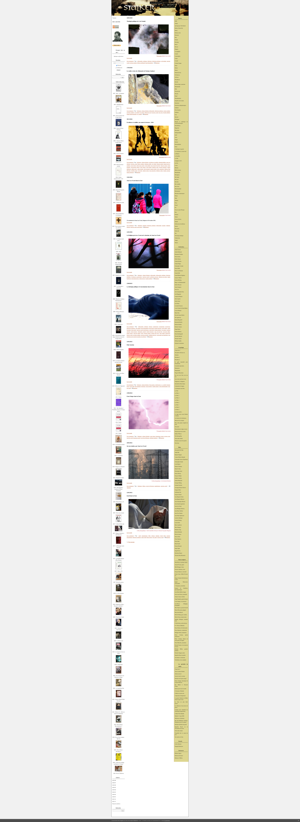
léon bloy (158, 165)
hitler (165, 535)
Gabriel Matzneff (178, 480)
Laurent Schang (178, 520)
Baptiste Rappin (178, 454)
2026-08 (114, 780)
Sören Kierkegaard (179, 333)
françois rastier (160, 164)
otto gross (161, 112)
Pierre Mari (177, 541)
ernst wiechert (149, 386)
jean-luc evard (155, 112)
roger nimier (149, 167)
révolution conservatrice (136, 277)
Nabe (176, 198)
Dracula (176, 93)
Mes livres (177, 186)
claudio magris (155, 386)
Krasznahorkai (178, 144)
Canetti (176, 53)
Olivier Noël (177, 536)
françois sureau (164, 165)
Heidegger (177, 119)
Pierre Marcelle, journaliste (180, 642)
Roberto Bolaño (178, 324)
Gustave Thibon (178, 277)
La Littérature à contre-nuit (180, 151)
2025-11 (114, 801)
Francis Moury (178, 473)
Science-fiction (178, 219)
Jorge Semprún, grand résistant (181, 599)
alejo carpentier (160, 169)
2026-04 (114, 789)
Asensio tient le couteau (180, 676)
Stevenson (177, 228)
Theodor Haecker (178, 336)
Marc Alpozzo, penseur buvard (181, 607)
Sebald (176, 221)
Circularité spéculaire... (180, 365)
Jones (176, 137)
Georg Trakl (177, 273)
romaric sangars (166, 170)
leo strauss (142, 112)
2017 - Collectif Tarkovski (118, 524)
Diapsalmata (177, 370)
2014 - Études (118, 422)
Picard (176, 205)
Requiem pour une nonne (180, 431)
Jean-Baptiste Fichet (179, 496)
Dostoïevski (177, 91)
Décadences (177, 79)
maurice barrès (153, 169)
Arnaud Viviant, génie (179, 564)
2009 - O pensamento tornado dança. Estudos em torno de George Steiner (118, 337)
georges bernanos (163, 167)
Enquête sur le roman (179, 100)
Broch (176, 44)
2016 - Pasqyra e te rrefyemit (118, 466)
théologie (150, 61)
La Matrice (177, 153)
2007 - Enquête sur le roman (118, 275)
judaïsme (168, 225)
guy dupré (154, 164)
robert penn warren (140, 165)
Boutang (177, 42)
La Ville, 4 (177, 397)
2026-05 (114, 787)
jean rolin (140, 170)
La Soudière (177, 156)
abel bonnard (147, 169)
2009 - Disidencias (118, 324)
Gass (176, 114)
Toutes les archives (116, 803)
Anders (176, 23)
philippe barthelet (153, 438)
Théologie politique (179, 235)
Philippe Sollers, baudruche (180, 632)
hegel (142, 333)
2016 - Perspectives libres (118, 477)
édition (143, 486)
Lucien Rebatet (178, 310)
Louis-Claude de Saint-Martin (181, 308)
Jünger (176, 139)
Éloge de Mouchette (179, 372)
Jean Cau (177, 289)
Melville (177, 181)
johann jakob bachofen (131, 114)
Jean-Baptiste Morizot (179, 499)
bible (149, 535)
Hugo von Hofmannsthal (180, 282)
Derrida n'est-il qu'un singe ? (181, 678)
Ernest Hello (177, 268)
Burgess (176, 49)
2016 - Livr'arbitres (119, 455)
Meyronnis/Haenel (179, 612)
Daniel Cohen (178, 468)
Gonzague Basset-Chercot (180, 487)
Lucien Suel (177, 522)
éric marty (155, 537)
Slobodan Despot (178, 553)
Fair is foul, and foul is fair (180, 379)
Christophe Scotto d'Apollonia (181, 459)
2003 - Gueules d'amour (119, 153)
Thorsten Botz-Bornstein (180, 555)
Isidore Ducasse (178, 284)
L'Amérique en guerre (179, 149)
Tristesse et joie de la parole (181, 440)
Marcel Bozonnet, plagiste (180, 610)
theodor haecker (157, 328)
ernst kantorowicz (135, 278)
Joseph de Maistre (178, 296)
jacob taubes (164, 328)
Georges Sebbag (178, 482)
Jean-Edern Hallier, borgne (180, 592)
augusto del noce (155, 333)
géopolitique (129, 537)
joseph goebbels (148, 278)
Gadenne (177, 112)
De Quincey (177, 75)
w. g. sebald (163, 384)
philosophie (139, 61)
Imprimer (157, 62)
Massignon (177, 174)
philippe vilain (159, 170)
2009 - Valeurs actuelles (119, 349)
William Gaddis (178, 340)
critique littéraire (145, 111)
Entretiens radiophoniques (180, 105)
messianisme (161, 326)
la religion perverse (154, 277)
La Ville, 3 (177, 395)
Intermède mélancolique (180, 383)
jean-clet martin (136, 333)
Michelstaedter (178, 188)
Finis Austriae (178, 110)
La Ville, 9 (177, 409)
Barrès (176, 30)
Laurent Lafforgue (178, 518)
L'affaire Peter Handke (179, 713)
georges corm (167, 436)
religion (128, 227)
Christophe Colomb (179, 266)
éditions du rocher (163, 277)
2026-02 (114, 794)
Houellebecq (177, 125)
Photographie (159, 56)
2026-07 (114, 782)
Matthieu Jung (178, 529)
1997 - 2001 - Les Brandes (118, 93)
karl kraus (143, 386)
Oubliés (176, 200)
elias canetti (143, 167)
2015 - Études (118, 433)
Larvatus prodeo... (178, 411)
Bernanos (177, 35)
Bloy (176, 37)
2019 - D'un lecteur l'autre (118, 617)
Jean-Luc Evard (178, 506)
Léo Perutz (177, 303)
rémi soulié (133, 330)
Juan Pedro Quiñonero (179, 515)
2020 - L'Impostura (118, 664)
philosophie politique (160, 275)
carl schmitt (163, 61)
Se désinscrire (119, 67)
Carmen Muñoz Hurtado (180, 457)
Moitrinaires (177, 191)
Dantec (176, 67)
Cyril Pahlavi (177, 464)
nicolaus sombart (133, 62)
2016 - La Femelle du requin (119, 444)
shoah (161, 535)
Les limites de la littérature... (181, 418)
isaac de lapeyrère (158, 331)
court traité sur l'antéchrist (162, 335)
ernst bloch (151, 330)
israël (140, 535)
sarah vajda (143, 537)
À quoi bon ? (177, 350)
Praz (176, 212)
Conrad (176, 60)
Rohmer (176, 214)
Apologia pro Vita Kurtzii (180, 25)
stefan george (142, 278)
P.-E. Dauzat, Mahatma (179, 625)
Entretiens (177, 103)
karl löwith (151, 328)
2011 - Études (118, 397)
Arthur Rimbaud (178, 252)
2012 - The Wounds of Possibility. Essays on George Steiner (118, 410)
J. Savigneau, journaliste (180, 585)
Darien (176, 70)
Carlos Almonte (178, 744)
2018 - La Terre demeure (118, 593)
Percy (176, 202)
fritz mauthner (138, 386)
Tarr (175, 233)
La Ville (176, 158)
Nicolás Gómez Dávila (179, 315)
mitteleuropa (158, 384)
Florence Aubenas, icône (180, 569)
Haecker (176, 117)
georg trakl (132, 386)
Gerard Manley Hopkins (180, 275)
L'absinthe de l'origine (179, 386)
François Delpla (178, 475)
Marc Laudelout (178, 525)
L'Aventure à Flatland (179, 691)
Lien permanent (130, 61)
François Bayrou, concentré (180, 571)
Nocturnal (177, 426)
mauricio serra (155, 167)
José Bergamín (178, 294)
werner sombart (167, 111)
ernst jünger (133, 165)
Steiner (176, 226)
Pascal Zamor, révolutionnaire (181, 627)
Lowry (176, 165)
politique (145, 61)
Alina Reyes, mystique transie (181, 562)
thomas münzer (158, 330)
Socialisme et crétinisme (180, 657)
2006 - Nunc (118, 251)
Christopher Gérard (179, 461)
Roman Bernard (178, 546)
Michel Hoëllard (178, 532)
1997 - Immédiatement (118, 104)
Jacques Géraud (178, 494)
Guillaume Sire (178, 492)
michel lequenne (150, 331)
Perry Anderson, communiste (181, 630)
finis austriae (152, 384)
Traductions (177, 238)
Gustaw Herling (178, 280)
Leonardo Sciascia (179, 305)
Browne (176, 46)
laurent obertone (130, 172)
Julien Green (177, 301)
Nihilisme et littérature (179, 718)
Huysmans (177, 130)
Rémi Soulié (177, 543)
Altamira (177, 355)
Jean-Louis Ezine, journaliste (181, 594)
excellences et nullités (153, 162)
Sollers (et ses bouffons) (180, 224)
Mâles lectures (178, 170)
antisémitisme (145, 535)
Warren (176, 242)
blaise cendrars (141, 164)
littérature (139, 111)
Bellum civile (178, 32)
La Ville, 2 (177, 393)
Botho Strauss (178, 259)
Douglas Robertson (179, 746)
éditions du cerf (148, 112)
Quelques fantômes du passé (181, 724)
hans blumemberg (149, 62)
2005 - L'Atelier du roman (118, 202)
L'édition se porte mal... (180, 693)
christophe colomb (142, 331)
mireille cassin (134, 170)
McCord (176, 179)
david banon (146, 330)
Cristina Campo (178, 63)
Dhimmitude (177, 86)
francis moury (149, 537)
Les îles (176, 163)
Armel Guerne (178, 249)
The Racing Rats (178, 436)
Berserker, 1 (177, 357)
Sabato (176, 216)
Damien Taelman (178, 466)
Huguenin (177, 128)
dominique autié (136, 438)
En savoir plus (167, 820)
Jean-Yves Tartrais (178, 513)
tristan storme (130, 333)
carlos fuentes (140, 169)
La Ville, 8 (177, 407)
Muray (176, 195)
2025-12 (114, 799)
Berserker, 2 (177, 359)
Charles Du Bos (178, 261)
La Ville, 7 (177, 404)
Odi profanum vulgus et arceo (181, 429)
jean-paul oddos (166, 331)
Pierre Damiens (178, 539)
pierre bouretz (134, 331)
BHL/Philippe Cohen (179, 567)
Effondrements (178, 98)
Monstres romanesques (179, 193)
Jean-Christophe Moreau (180, 501)
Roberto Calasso (178, 326)
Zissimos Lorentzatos (179, 343)
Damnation (177, 368)
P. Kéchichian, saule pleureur (181, 623)
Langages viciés (178, 160)
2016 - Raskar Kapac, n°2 (118, 501)
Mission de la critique (179, 420)
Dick (176, 89)
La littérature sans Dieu (180, 388)
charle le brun (146, 170)
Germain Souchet (178, 485)
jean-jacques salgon (135, 167)
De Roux (177, 77)
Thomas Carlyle (178, 338)
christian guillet (148, 164)
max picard (153, 165)
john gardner (147, 165)
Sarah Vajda (177, 548)
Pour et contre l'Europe (179, 209)
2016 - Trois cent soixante (118, 512)
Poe (175, 207)
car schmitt (137, 112)
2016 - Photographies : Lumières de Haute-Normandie (118, 489)
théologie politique (156, 61)
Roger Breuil (177, 329)
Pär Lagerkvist (178, 317)
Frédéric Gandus (178, 478)
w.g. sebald (139, 114)
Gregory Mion (178, 489)
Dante (176, 65)
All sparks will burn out (180, 352)
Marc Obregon (178, 527)
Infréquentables (178, 132)
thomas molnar (147, 333)
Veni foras (177, 443)
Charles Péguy (178, 263)
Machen (176, 167)
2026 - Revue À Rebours (118, 773)
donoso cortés (130, 335)
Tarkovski (177, 231)
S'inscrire (119, 65)
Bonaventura (177, 256)
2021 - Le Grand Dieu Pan (118, 688)
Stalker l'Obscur (178, 433)
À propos (114, 18)
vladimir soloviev (152, 335)
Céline (176, 58)
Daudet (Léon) (178, 72)
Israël (176, 135)
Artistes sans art (178, 673)
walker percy (134, 169)
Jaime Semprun (178, 287)
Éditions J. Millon (178, 758)
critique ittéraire (145, 162)
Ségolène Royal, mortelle (180, 655)
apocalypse (167, 326)
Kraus (176, 146)
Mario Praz (177, 312)
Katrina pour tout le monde (180, 688)
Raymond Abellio (178, 322)
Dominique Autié (178, 471)
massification (157, 486)
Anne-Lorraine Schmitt (180, 671)
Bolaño (176, 39)
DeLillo (176, 82)
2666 (176, 21)
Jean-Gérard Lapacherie (180, 503)
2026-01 (114, 796)
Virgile (176, 240)
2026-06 (114, 785)
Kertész (176, 142)
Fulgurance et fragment (180, 381)
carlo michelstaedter (163, 386)
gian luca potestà (144, 335)
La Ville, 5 (177, 400)
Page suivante (131, 542)
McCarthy (177, 177)
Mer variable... (178, 184)
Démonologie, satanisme (180, 84)
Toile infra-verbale (179, 438)
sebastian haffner (162, 162)
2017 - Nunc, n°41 (118, 571)
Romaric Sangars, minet (180, 652)
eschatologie (155, 326)
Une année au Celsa (179, 737)
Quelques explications (118, 56)
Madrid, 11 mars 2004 (179, 716)
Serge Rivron (177, 550)
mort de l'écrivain (150, 486)
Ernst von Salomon (179, 270)
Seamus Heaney (178, 331)
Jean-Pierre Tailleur (179, 511)
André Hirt (177, 452)
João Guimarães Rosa (179, 291)
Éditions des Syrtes (179, 755)
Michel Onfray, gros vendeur (181, 614)
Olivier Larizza (178, 534)
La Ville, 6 (177, 402)
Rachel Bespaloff (178, 319)
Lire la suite (129, 58)
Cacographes (177, 51)
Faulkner (177, 107)
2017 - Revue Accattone (118, 582)
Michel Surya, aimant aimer (180, 617)
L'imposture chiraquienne (180, 695)
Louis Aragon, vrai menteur (180, 601)
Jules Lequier (177, 298)
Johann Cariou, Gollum (180, 596)
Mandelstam (177, 172)
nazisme (163, 225)
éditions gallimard (141, 62)
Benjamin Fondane (179, 254)
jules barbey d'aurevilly (165, 333)
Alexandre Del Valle (179, 450)
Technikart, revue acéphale (180, 660)
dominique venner (160, 436)
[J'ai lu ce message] (298, 820)
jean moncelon (152, 170)
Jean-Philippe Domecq (179, 508)
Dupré (176, 96)
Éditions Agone (178, 753)
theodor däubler (166, 112)
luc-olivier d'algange (145, 438)
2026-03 (114, 792)
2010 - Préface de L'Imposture (118, 386)
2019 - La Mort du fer (118, 640)
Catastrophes (177, 56)
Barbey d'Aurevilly (179, 28)
